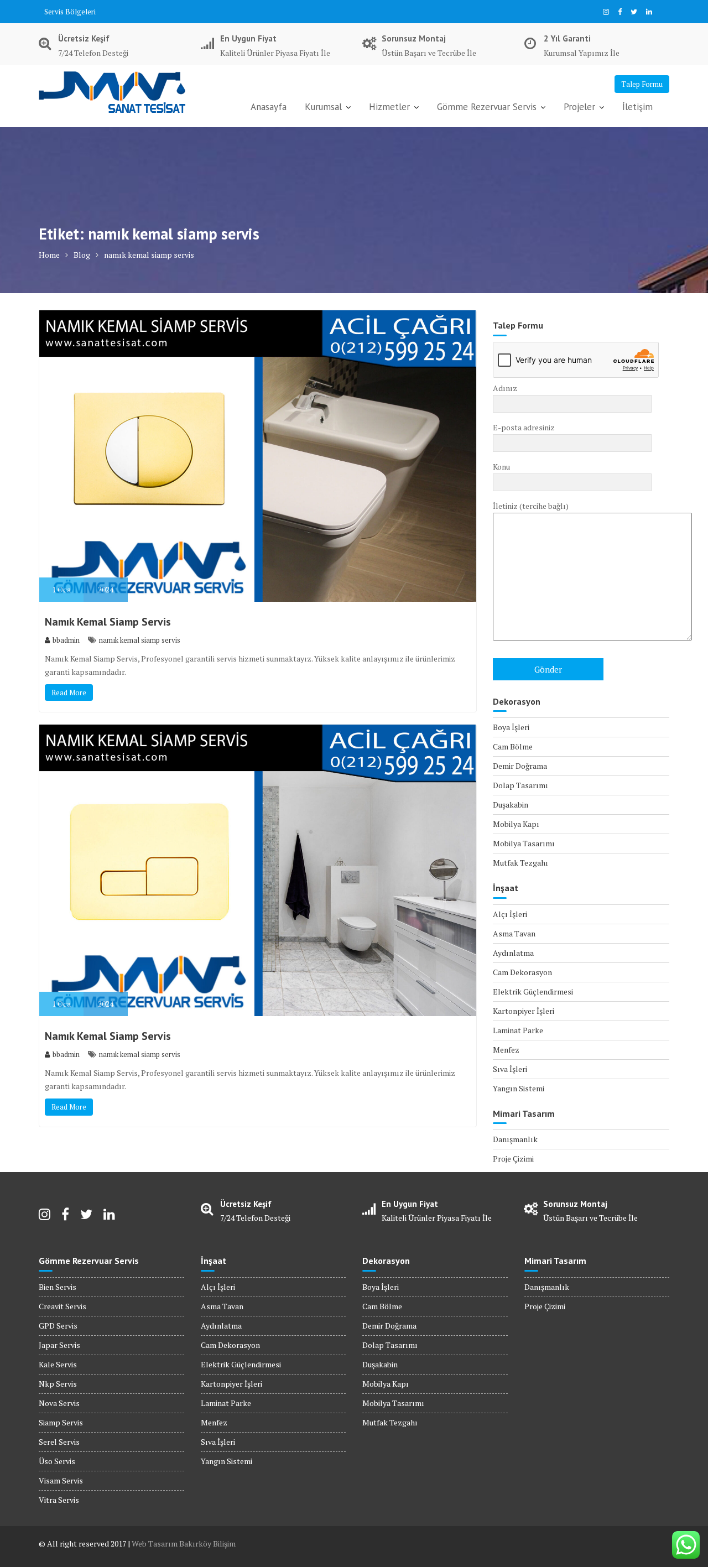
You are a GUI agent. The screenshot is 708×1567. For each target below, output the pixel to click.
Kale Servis (58, 1364)
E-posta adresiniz (524, 427)
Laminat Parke (518, 1030)
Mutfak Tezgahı (520, 862)
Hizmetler (389, 107)
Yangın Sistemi (518, 1088)
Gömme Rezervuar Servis (487, 107)
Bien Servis (57, 1287)
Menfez (506, 1049)
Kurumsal (323, 107)
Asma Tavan (514, 933)
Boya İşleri (511, 727)
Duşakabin (510, 804)
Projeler (579, 107)
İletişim (637, 107)
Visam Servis (61, 1480)
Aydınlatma (513, 953)
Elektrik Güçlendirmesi (533, 991)
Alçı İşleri (510, 914)
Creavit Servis (62, 1306)
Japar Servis (59, 1345)
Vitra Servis (59, 1500)
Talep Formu (642, 84)
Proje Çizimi (513, 1158)
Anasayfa (269, 107)
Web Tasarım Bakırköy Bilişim (184, 1543)
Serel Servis (59, 1441)
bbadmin (66, 640)
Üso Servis (57, 1461)
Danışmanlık (515, 1139)
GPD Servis (58, 1325)
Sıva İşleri (510, 1069)
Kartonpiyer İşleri (523, 1011)
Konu (501, 466)
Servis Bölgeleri (70, 12)
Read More (68, 692)
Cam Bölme (513, 746)
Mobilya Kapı (516, 824)
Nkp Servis (58, 1383)
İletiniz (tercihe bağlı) (531, 506)
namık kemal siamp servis (139, 640)
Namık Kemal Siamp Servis (108, 622)
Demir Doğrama (520, 766)
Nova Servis (59, 1403)
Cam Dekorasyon (522, 972)
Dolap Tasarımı (520, 785)
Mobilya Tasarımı (524, 843)
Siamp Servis (61, 1422)
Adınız (505, 388)
